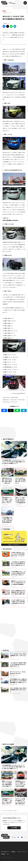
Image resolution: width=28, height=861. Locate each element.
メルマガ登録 (14, 827)
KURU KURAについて (5, 851)
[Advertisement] (14, 618)
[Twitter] (7, 26)
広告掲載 (13, 851)
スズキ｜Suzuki (21, 399)
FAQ (8, 854)
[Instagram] (25, 837)
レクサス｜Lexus (6, 402)
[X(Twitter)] (21, 837)
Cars (6, 810)
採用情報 (3, 854)
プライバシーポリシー (21, 851)
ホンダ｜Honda (13, 399)
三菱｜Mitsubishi (14, 397)
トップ (2, 810)
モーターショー (15, 402)
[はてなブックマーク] (14, 26)
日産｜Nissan (6, 399)
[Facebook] (4, 26)
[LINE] (11, 26)
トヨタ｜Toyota (6, 397)
